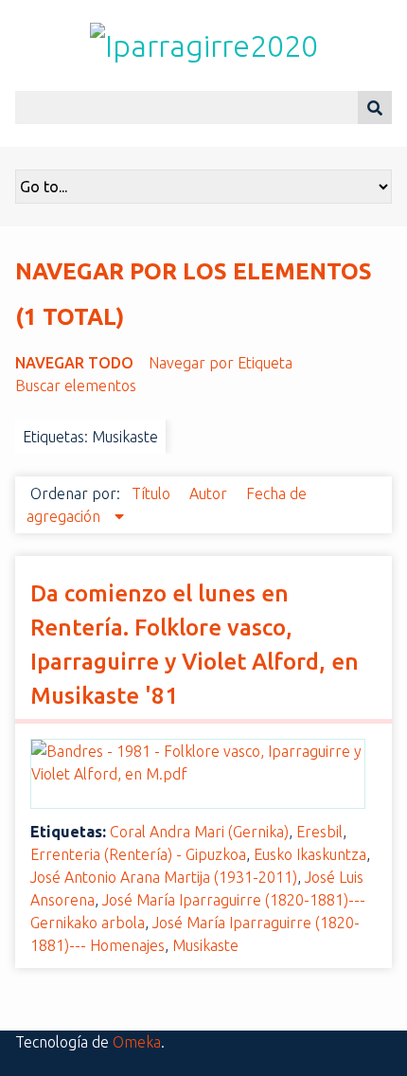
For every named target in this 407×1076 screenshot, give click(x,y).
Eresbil (319, 831)
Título (153, 493)
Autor (210, 493)
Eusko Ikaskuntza (310, 854)
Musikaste (205, 945)
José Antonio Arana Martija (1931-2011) (163, 877)
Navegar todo (74, 362)
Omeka (137, 1041)
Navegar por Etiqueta (220, 362)
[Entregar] (375, 107)
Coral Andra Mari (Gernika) (199, 831)
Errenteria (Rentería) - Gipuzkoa (138, 854)
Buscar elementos (75, 385)
